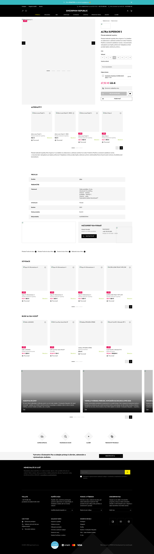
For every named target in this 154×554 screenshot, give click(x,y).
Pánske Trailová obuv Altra (45, 251)
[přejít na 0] (73, 361)
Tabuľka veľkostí (105, 61)
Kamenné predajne (30, 521)
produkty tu (85, 2)
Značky (107, 14)
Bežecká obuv (106, 20)
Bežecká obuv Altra (77, 251)
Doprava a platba (56, 521)
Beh (57, 14)
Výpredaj (37, 14)
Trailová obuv (114, 20)
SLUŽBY (116, 14)
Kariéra (41, 6)
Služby (82, 527)
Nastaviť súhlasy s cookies (58, 535)
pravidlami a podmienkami (49, 475)
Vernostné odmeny (30, 529)
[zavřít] (131, 2)
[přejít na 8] (80, 361)
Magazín (82, 524)
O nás (81, 535)
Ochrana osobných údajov (58, 529)
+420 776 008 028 (102, 6)
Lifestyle (85, 14)
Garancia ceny (55, 532)
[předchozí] (117, 147)
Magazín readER (32, 6)
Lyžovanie (66, 14)
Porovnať (36, 140)
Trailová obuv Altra (62, 251)
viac (102, 51)
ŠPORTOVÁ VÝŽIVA (96, 14)
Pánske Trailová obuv (28, 251)
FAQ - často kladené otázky (88, 532)
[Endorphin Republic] (77, 10)
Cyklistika (47, 14)
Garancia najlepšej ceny (112, 88)
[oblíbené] (26, 11)
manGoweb (128, 545)
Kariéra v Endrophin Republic (88, 529)
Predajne (24, 6)
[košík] (131, 11)
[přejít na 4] (77, 361)
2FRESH (111, 545)
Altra (80, 179)
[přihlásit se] (127, 11)
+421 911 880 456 (128, 6)
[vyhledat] (22, 11)
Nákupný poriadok (56, 527)
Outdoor (76, 14)
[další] (121, 147)
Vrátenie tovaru (55, 524)
